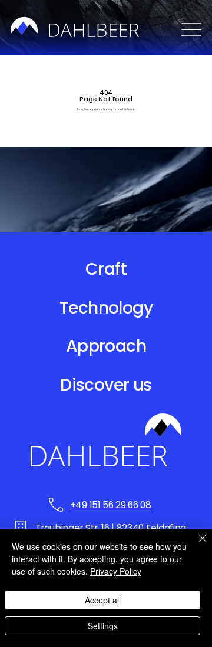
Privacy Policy (115, 571)
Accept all (103, 600)
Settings (103, 626)
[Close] (195, 545)
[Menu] (191, 29)
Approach (106, 346)
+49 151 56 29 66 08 (110, 505)
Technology (106, 307)
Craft (106, 269)
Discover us (106, 384)
